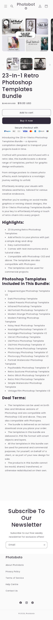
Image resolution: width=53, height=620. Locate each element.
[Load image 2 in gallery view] (26, 64)
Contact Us (12, 590)
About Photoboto (15, 565)
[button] (6, 6)
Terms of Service (15, 578)
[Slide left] (3, 65)
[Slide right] (50, 65)
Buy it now (26, 120)
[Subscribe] (44, 545)
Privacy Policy (13, 571)
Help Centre (12, 584)
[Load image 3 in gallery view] (40, 64)
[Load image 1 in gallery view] (13, 64)
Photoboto (30, 613)
